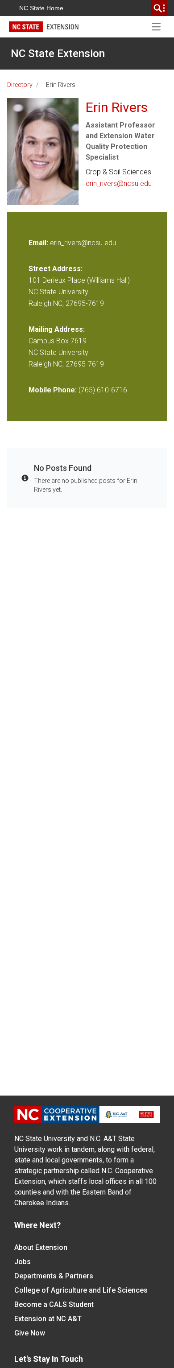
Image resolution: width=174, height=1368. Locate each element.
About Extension (40, 1247)
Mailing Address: (57, 329)
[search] (159, 8)
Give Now (29, 1333)
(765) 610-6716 (103, 390)
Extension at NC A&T (48, 1318)
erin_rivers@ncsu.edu (119, 183)
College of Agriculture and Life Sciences (81, 1290)
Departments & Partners (53, 1276)
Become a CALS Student (54, 1304)
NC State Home (41, 8)
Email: (39, 243)
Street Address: (56, 268)
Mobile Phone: (53, 390)
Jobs (22, 1261)
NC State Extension (58, 53)
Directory (20, 84)
